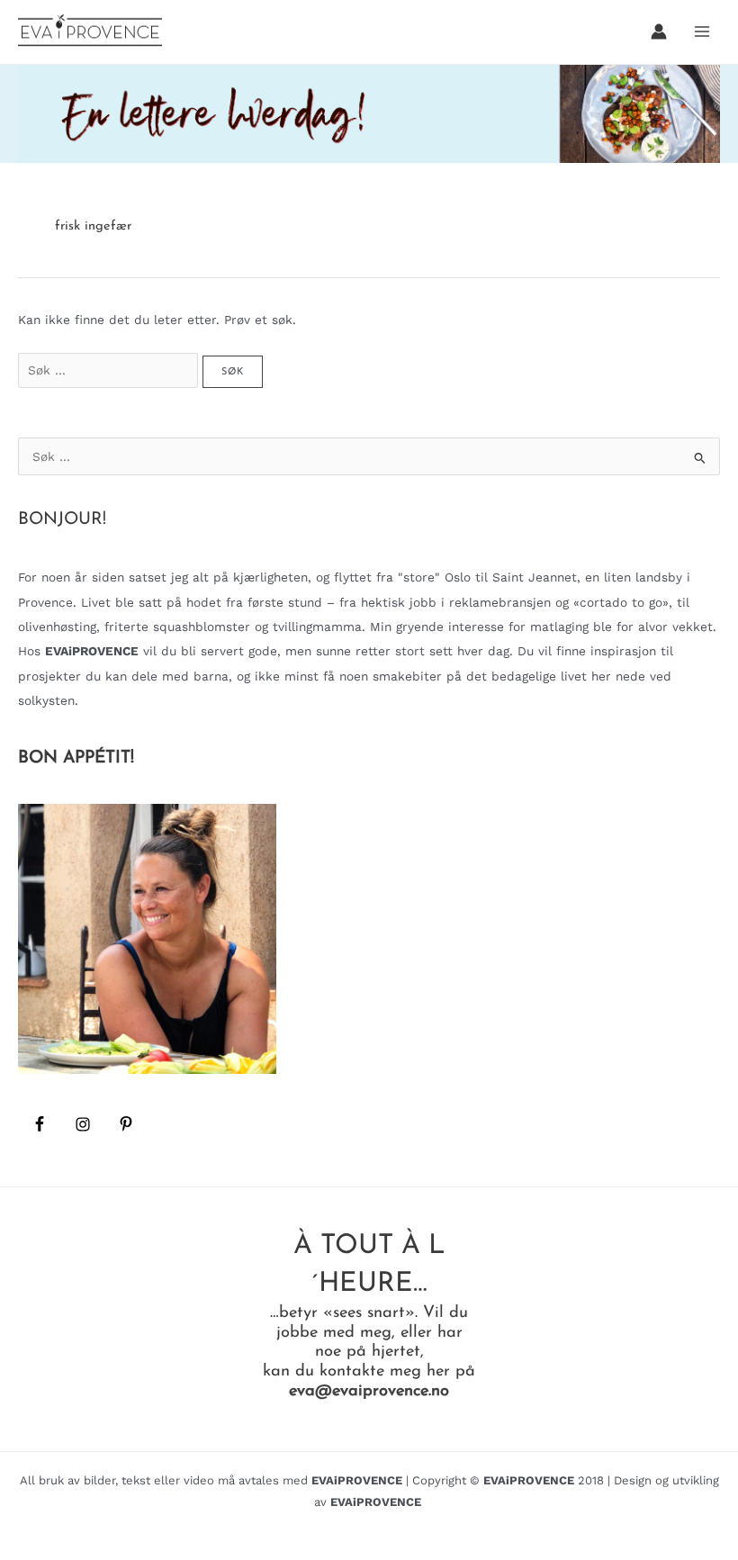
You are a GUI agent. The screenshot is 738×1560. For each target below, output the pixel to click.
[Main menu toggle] (702, 32)
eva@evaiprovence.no (369, 1391)
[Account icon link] (659, 31)
